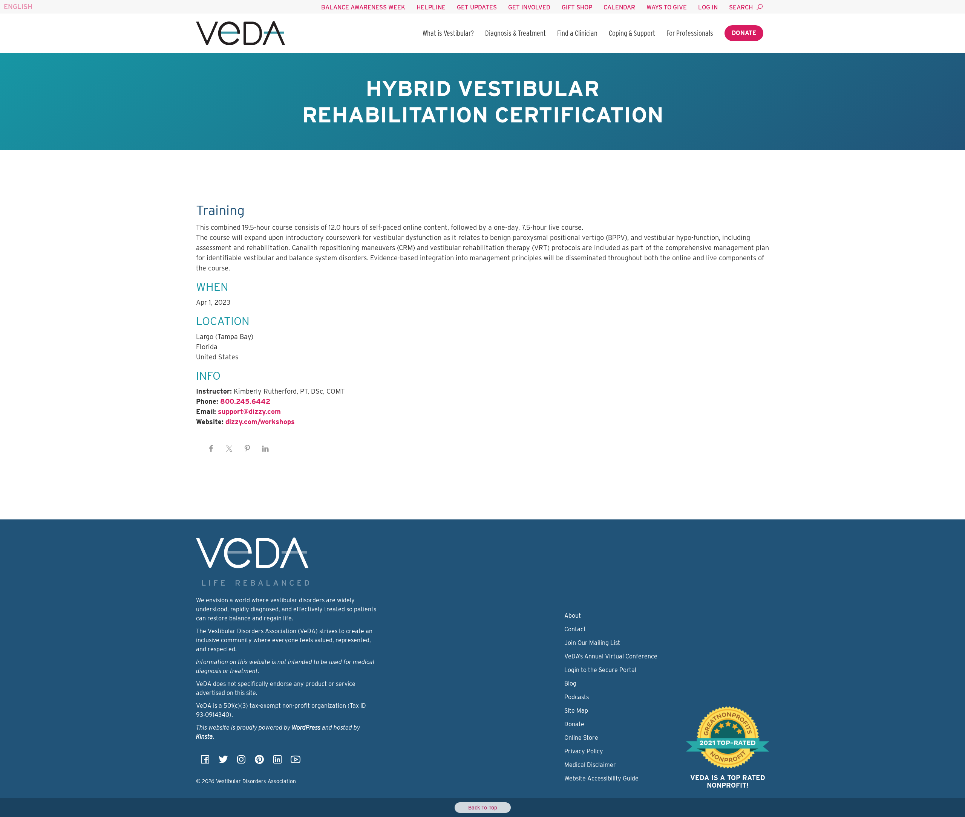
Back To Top (482, 808)
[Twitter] (223, 761)
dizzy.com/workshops (260, 422)
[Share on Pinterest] (247, 449)
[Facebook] (205, 761)
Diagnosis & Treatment (515, 33)
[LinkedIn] (277, 761)
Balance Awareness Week (363, 7)
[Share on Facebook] (211, 449)
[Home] (240, 33)
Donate (744, 33)
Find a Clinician (577, 33)
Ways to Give (666, 7)
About (572, 615)
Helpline (431, 7)
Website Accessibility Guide (601, 778)
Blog (570, 683)
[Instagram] (241, 761)
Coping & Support (632, 33)
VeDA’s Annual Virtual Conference (610, 656)
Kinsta (204, 736)
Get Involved (529, 7)
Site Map (576, 710)
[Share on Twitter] (229, 449)
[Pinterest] (259, 761)
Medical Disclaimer (590, 764)
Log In (708, 7)
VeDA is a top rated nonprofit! (727, 781)
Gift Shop (577, 7)
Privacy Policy (583, 751)
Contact (575, 629)
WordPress (306, 727)
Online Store (581, 737)
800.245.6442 (245, 401)
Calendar (619, 7)
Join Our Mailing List (592, 642)
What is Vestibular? (448, 33)
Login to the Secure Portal (600, 669)
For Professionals (689, 33)
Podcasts (576, 697)
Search (741, 7)
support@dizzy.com (249, 411)
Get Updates (477, 7)
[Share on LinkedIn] (265, 449)
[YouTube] (296, 761)
